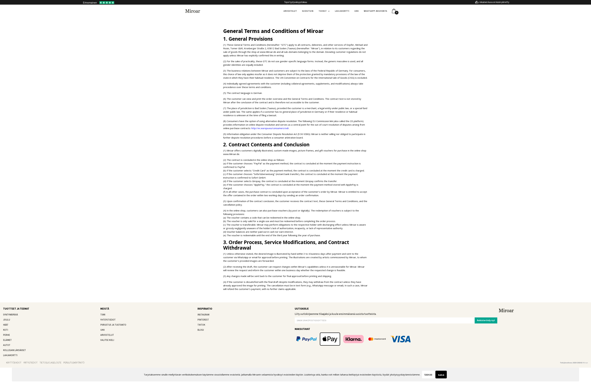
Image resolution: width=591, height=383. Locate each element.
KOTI (5, 330)
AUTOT (6, 345)
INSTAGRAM (203, 314)
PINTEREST (203, 319)
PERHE (6, 335)
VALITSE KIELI (107, 340)
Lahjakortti (342, 11)
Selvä (441, 374)
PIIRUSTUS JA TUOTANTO (113, 325)
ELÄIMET (7, 340)
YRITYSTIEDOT (30, 362)
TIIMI (102, 314)
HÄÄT (5, 325)
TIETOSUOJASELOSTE (50, 362)
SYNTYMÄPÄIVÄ (10, 314)
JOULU (6, 319)
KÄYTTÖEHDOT (13, 362)
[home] (192, 11)
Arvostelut (290, 11)
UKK (356, 11)
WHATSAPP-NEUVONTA (375, 11)
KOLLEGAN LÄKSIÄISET (14, 350)
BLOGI (200, 330)
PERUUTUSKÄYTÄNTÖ (73, 362)
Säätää (428, 374)
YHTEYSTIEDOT (108, 319)
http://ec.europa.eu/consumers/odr (270, 128)
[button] (324, 11)
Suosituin (308, 11)
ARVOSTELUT (107, 335)
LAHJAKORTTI (10, 355)
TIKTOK (201, 325)
